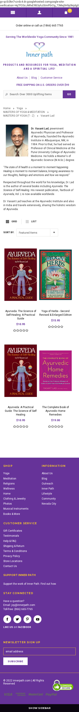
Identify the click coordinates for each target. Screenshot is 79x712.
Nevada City (49, 503)
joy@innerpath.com (23, 605)
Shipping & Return (13, 546)
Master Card (36, 694)
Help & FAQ (9, 541)
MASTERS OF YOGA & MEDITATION (24, 112)
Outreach (47, 483)
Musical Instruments (16, 508)
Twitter (17, 619)
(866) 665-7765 (23, 609)
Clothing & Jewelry (14, 498)
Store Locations (12, 561)
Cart (69, 10)
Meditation (9, 478)
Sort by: (8, 232)
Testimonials (11, 535)
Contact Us (10, 566)
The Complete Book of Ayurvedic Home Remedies (55, 411)
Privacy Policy (11, 556)
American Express (21, 694)
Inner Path (48, 488)
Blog (34, 77)
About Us (22, 77)
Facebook (7, 619)
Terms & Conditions (15, 551)
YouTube (37, 619)
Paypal (51, 694)
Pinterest (27, 619)
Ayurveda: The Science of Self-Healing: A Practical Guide (20, 315)
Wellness (9, 488)
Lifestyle (47, 493)
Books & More (11, 513)
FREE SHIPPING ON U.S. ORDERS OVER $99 (42, 84)
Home (7, 108)
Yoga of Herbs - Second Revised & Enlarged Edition (55, 313)
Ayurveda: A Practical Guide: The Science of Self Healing (21, 411)
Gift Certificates (12, 530)
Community (49, 498)
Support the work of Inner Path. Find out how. (29, 583)
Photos (7, 503)
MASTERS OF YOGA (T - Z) (18, 115)
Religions (9, 483)
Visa (9, 694)
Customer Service (51, 77)
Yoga (20, 108)
